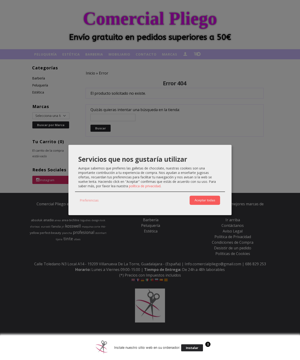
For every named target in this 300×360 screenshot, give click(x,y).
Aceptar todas (205, 200)
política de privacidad (145, 186)
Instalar (192, 348)
